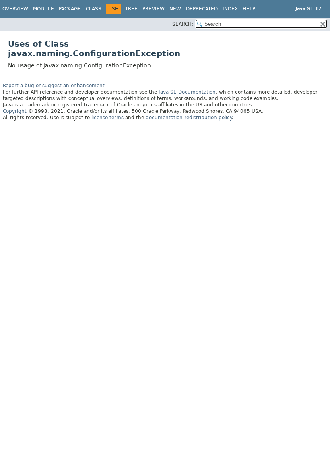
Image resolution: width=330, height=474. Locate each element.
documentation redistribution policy (189, 118)
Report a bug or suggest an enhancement (54, 85)
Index (230, 9)
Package (70, 9)
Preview (153, 9)
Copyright (15, 111)
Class (93, 9)
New (175, 9)
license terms (107, 118)
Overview (15, 9)
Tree (131, 9)
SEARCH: (182, 24)
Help (249, 9)
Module (43, 9)
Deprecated (202, 9)
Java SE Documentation (187, 92)
